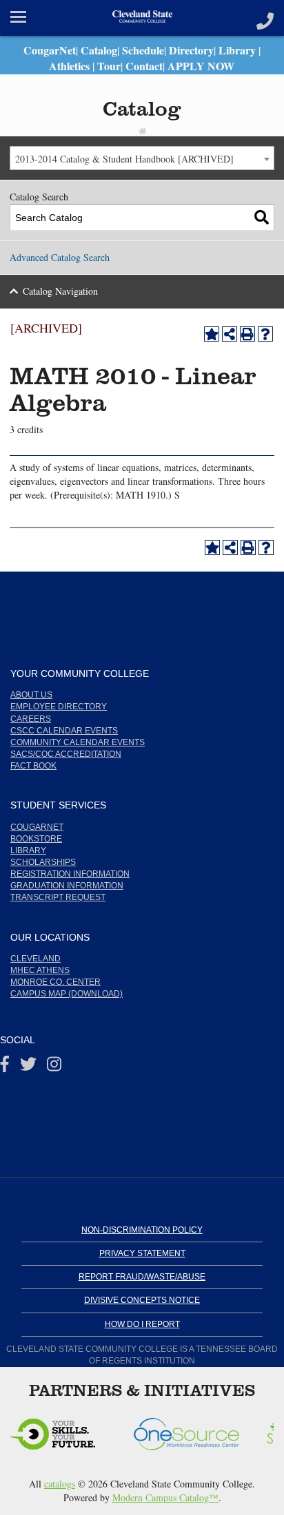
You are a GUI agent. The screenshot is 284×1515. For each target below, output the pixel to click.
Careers (30, 719)
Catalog (99, 50)
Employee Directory (58, 706)
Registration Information (70, 874)
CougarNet (49, 50)
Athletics (69, 66)
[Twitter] (28, 1067)
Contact (144, 66)
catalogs (59, 1483)
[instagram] (54, 1067)
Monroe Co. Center (55, 982)
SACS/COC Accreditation (65, 754)
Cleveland (35, 958)
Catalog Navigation (60, 290)
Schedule (143, 50)
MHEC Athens (40, 970)
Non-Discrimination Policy (142, 1230)
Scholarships (43, 862)
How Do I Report (142, 1324)
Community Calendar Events (77, 742)
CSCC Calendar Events (64, 730)
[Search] (261, 217)
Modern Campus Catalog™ (165, 1497)
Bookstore (36, 839)
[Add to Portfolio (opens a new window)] (211, 334)
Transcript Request (57, 897)
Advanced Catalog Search (60, 257)
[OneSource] (57, 1429)
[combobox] (142, 158)
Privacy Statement (142, 1253)
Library (237, 50)
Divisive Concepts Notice (142, 1300)
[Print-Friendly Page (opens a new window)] (247, 334)
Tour (109, 66)
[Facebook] (5, 1067)
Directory (191, 50)
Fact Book (33, 766)
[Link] (265, 17)
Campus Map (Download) (66, 994)
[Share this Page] (229, 334)
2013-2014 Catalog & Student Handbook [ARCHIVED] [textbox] (124, 158)
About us (31, 695)
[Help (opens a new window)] (265, 334)
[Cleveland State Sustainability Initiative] (191, 1429)
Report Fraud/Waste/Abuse (142, 1277)
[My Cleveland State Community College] (142, 18)
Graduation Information (66, 885)
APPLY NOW (201, 66)
